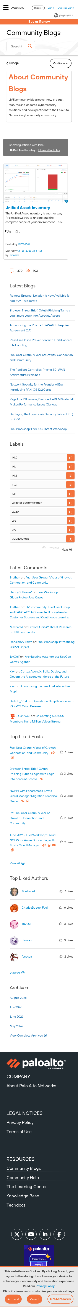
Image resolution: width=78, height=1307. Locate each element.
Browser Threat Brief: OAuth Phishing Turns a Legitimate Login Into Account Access (32, 774)
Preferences (60, 1299)
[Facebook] (59, 1234)
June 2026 (16, 1016)
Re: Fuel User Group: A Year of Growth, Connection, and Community (30, 818)
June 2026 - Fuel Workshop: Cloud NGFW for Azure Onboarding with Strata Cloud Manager (32, 840)
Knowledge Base (22, 1195)
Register (38, 8)
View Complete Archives (26, 1035)
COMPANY (18, 1076)
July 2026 (16, 1007)
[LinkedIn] (45, 1234)
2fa (14, 520)
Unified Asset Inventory (27, 207)
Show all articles (49, 150)
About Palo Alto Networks (31, 1085)
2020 (15, 511)
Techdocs (16, 1204)
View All (15, 863)
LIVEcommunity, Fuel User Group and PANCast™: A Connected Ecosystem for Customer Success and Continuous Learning (40, 612)
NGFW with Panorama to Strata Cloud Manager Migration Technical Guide (33, 796)
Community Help (22, 1177)
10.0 (14, 457)
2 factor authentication (27, 502)
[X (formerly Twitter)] (17, 1234)
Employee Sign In (66, 8)
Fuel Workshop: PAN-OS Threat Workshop (38, 429)
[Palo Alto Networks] (39, 1063)
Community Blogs (23, 1168)
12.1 (14, 493)
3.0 (14, 529)
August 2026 (18, 997)
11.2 (14, 484)
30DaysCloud (20, 538)
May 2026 (16, 1026)
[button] (13, 1299)
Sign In (51, 8)
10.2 (14, 475)
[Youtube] (31, 1234)
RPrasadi (24, 244)
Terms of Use (19, 1131)
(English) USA (66, 15)
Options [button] (59, 63)
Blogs (14, 63)
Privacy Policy (45, 1286)
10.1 (14, 466)
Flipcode (14, 255)
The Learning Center (26, 1186)
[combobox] (20, 46)
